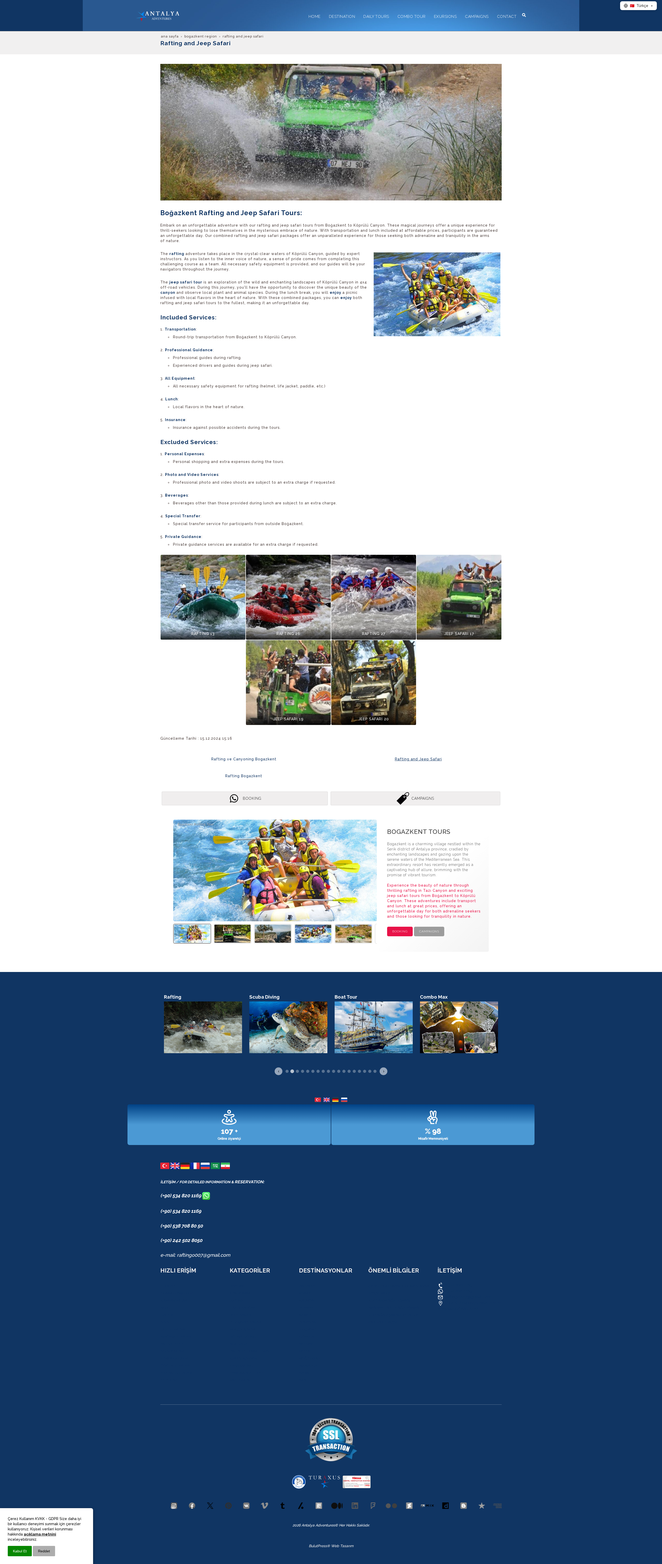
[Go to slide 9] (328, 1071)
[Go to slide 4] (302, 1071)
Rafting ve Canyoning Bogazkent (243, 759)
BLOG (165, 1308)
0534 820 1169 (457, 1285)
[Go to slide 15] (359, 1071)
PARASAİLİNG (241, 1366)
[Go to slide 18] (375, 1071)
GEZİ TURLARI (172, 1329)
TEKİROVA (307, 1329)
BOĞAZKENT (310, 1358)
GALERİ (166, 1315)
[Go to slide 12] (343, 1071)
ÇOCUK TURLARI (175, 1366)
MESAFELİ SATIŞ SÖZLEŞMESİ (394, 1308)
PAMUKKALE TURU (246, 1373)
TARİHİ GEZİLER (173, 1358)
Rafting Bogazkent (243, 776)
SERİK (304, 1373)
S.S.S (164, 1322)
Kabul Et (20, 1551)
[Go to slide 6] (312, 1071)
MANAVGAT (309, 1366)
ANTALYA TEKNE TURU (249, 1351)
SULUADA (238, 1344)
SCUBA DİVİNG (243, 1337)
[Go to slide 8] (323, 1071)
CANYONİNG (240, 1293)
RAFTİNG (237, 1286)
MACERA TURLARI (175, 1337)
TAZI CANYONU (243, 1308)
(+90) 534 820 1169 (181, 1195)
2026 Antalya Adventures (313, 1525)
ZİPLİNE (236, 1300)
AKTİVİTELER (171, 1344)
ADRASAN (307, 1322)
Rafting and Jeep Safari (418, 759)
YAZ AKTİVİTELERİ (176, 1373)
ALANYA (306, 1308)
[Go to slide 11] (338, 1071)
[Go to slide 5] (307, 1071)
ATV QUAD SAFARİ (245, 1322)
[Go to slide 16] (364, 1071)
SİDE (303, 1380)
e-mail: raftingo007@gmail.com (195, 1255)
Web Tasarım (342, 1546)
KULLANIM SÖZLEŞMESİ (389, 1300)
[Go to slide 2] (292, 1071)
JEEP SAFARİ (240, 1315)
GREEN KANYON (244, 1358)
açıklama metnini (40, 1534)
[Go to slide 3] (297, 1071)
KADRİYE (306, 1300)
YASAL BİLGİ (378, 1293)
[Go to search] (524, 15)
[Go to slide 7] (318, 1071)
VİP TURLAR (240, 1380)
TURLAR (167, 1286)
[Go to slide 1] (287, 1071)
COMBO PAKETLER (176, 1293)
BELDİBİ (305, 1344)
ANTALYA (306, 1286)
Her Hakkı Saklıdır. (354, 1525)
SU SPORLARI (172, 1351)
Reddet (44, 1551)
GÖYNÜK (306, 1337)
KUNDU (305, 1293)
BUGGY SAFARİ (242, 1329)
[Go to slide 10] (333, 1071)
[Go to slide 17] (369, 1071)
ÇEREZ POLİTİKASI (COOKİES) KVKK (398, 1286)
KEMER (305, 1315)
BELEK (304, 1351)
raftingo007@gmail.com (467, 1296)
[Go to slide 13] (349, 1071)
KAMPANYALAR (173, 1300)
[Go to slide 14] (354, 1071)
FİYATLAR (168, 1380)
